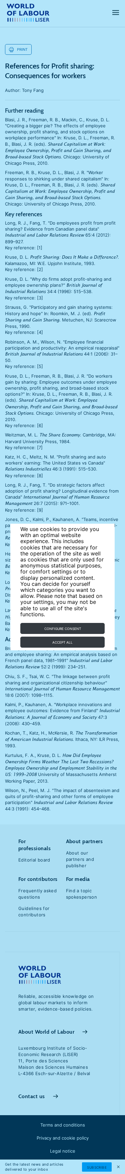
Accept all (62, 642)
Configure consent (62, 629)
